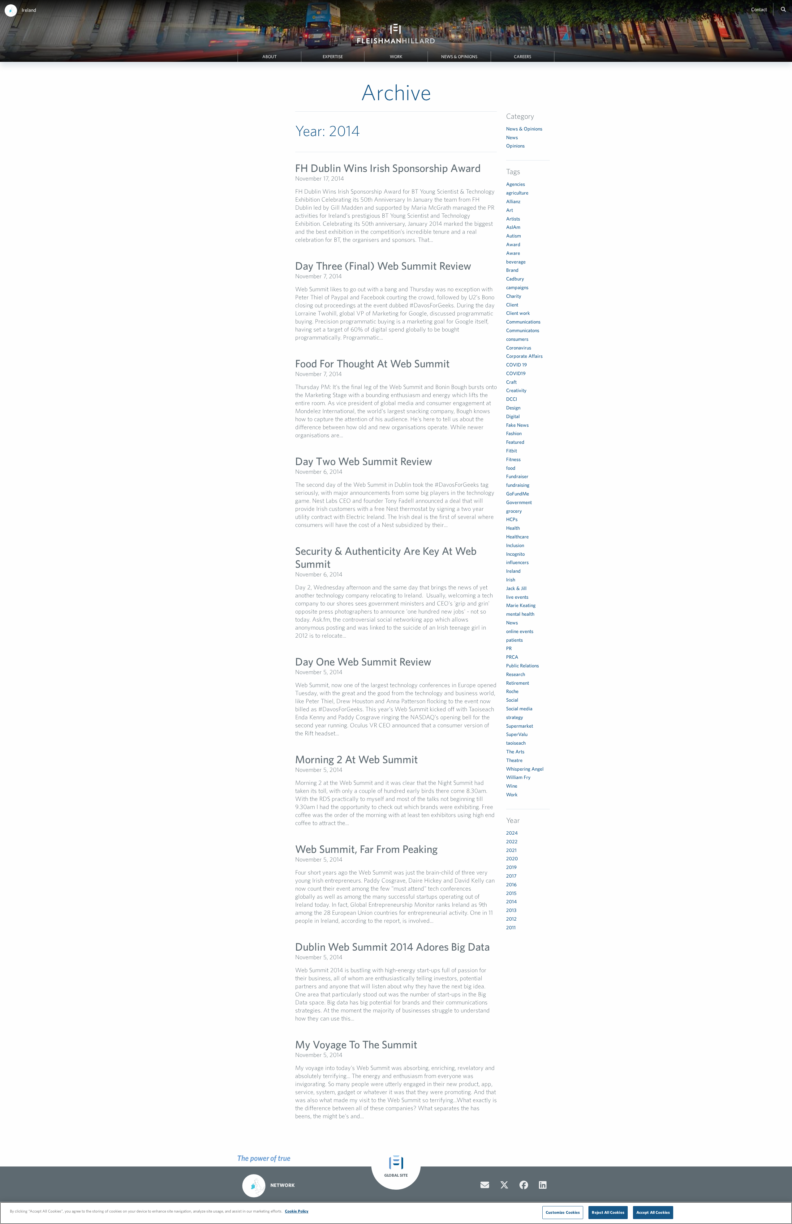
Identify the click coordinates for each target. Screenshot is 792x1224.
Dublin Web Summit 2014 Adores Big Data (392, 946)
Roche (512, 691)
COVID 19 (516, 364)
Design (513, 407)
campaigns (517, 287)
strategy (514, 717)
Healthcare (517, 536)
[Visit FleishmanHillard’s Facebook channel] (523, 1185)
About (269, 56)
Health (513, 528)
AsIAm (513, 227)
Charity (513, 296)
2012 (511, 919)
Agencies (515, 184)
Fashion (514, 433)
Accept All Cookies (653, 1212)
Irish (510, 579)
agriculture (517, 192)
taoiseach (516, 743)
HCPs (512, 519)
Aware (513, 253)
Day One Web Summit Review (363, 661)
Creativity (516, 390)
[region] (396, 1213)
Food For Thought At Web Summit (372, 363)
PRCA (512, 657)
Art (509, 210)
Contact (759, 9)
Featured (515, 442)
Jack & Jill (516, 588)
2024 (512, 833)
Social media (519, 708)
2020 (512, 858)
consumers (517, 339)
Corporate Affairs (524, 356)
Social (512, 700)
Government (519, 502)
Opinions (515, 145)
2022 (512, 841)
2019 (511, 867)
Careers (522, 56)
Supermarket (519, 726)
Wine (511, 786)
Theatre (514, 760)
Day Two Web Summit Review (363, 461)
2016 (511, 884)
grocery (514, 511)
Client (512, 304)
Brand (512, 270)
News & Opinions (459, 56)
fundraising (517, 485)
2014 (511, 901)
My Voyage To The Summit (356, 1044)
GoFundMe (517, 493)
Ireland (29, 10)
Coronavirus (518, 347)
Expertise (333, 56)
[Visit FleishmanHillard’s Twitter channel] (504, 1185)
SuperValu (516, 734)
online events (519, 631)
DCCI (511, 399)
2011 (511, 927)
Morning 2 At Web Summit (356, 759)
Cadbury (515, 278)
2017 (511, 876)
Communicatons (522, 330)
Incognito (515, 554)
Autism (513, 235)
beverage (516, 261)
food (510, 468)
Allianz (513, 201)
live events (517, 597)
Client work (518, 313)
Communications (523, 321)
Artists (513, 218)
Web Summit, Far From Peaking (366, 848)
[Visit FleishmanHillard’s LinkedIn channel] (543, 1185)
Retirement (517, 683)
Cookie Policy (296, 1211)
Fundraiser (517, 476)
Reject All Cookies (608, 1212)
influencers (517, 562)
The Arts (515, 751)
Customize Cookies (563, 1212)
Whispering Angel (525, 769)
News (512, 137)
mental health (520, 614)
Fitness (513, 459)
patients (514, 640)
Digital (513, 416)
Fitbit (511, 450)
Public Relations (522, 665)
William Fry (518, 777)
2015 (511, 893)
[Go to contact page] (484, 1185)
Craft (511, 382)
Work (396, 56)
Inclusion (515, 545)
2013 (511, 910)
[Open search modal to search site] (783, 9)
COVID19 (516, 373)
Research (515, 674)
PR (509, 648)
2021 (511, 850)
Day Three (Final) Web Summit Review (383, 265)
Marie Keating (521, 605)
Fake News (517, 425)
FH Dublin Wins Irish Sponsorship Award (388, 167)
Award (513, 244)
